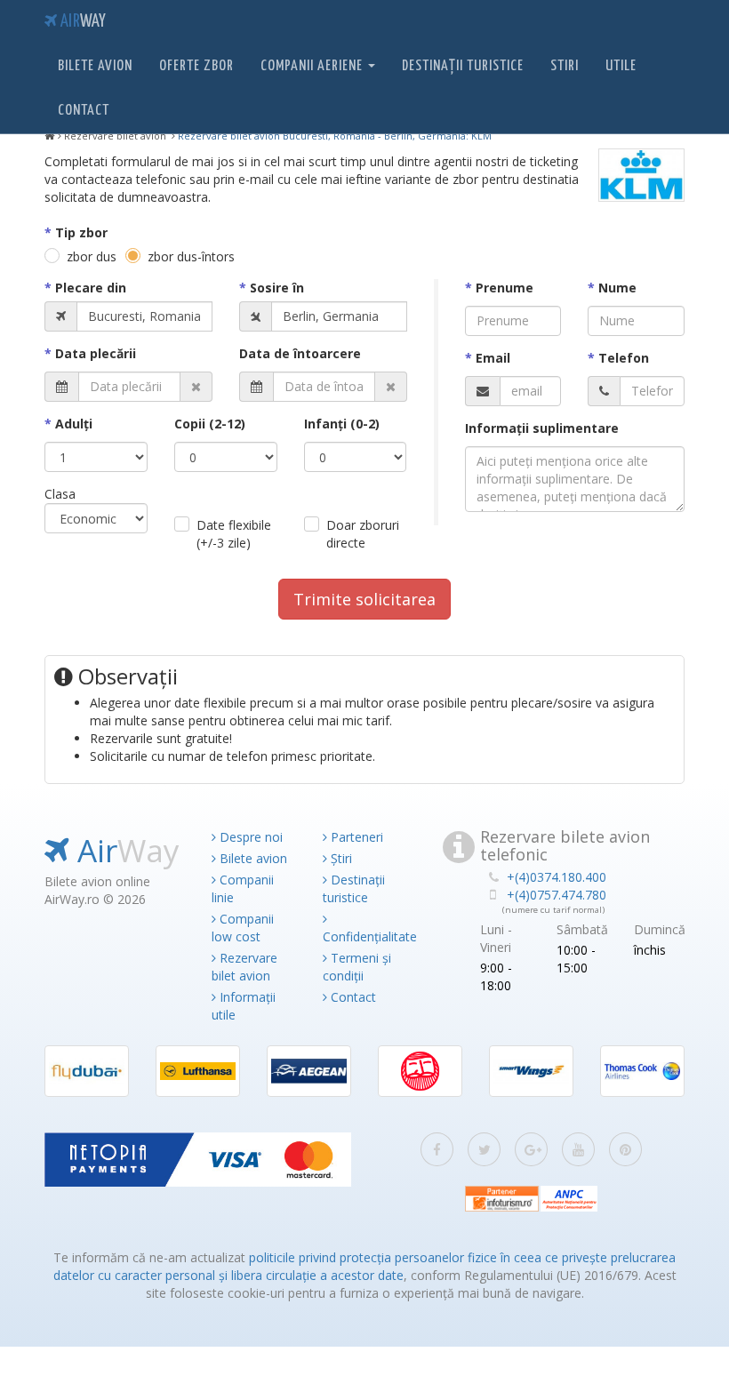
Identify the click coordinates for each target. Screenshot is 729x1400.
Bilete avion (95, 66)
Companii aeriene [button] (313, 66)
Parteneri (355, 836)
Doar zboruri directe (362, 533)
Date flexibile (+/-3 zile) (233, 533)
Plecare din (90, 287)
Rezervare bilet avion (244, 966)
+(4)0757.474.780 (556, 894)
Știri (339, 858)
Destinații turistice (463, 66)
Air (81, 21)
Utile (621, 66)
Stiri (564, 66)
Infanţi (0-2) (342, 423)
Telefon (623, 357)
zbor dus (91, 256)
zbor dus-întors (191, 256)
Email (493, 357)
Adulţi (73, 423)
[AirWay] (49, 136)
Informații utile (244, 1005)
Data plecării (95, 353)
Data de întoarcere (300, 353)
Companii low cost (243, 927)
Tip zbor (81, 232)
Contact (83, 110)
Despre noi (249, 836)
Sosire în (277, 287)
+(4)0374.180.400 (556, 876)
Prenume (504, 287)
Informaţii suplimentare (542, 428)
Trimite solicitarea (364, 599)
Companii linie (243, 888)
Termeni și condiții (357, 966)
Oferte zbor (196, 66)
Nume (617, 287)
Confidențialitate (365, 936)
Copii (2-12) (209, 423)
